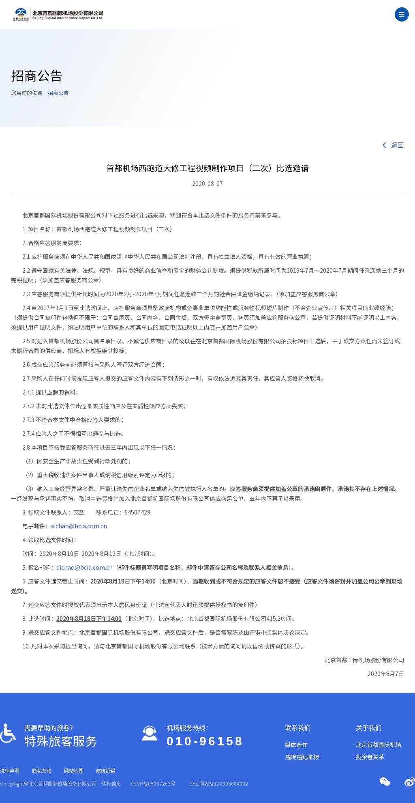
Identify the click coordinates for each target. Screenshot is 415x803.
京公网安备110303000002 (219, 783)
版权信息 (111, 783)
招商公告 (58, 93)
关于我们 (369, 728)
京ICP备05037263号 (152, 783)
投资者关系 (370, 757)
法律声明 (9, 770)
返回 (397, 145)
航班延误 (106, 770)
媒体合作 (296, 745)
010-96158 (205, 741)
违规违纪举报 (302, 757)
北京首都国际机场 (378, 745)
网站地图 (73, 770)
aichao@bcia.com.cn (79, 526)
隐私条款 (41, 770)
